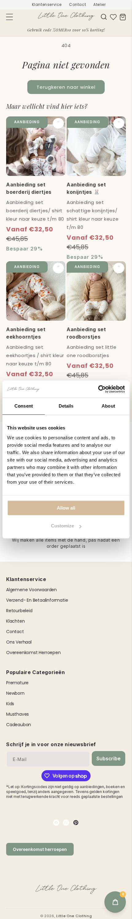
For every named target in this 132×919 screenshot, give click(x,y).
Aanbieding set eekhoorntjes (25, 333)
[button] (103, 16)
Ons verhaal (19, 642)
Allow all (66, 507)
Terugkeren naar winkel (66, 87)
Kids (10, 704)
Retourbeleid (19, 611)
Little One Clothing (74, 915)
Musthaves (17, 714)
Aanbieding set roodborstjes (86, 333)
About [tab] (108, 406)
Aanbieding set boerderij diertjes (29, 188)
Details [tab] (66, 406)
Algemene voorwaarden (31, 590)
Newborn (15, 693)
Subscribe (108, 758)
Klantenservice (47, 4)
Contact (77, 4)
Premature (17, 683)
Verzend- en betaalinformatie (37, 600)
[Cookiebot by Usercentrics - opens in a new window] (98, 389)
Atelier (99, 4)
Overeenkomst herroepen (33, 652)
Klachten (15, 621)
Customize (62, 525)
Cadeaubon (18, 725)
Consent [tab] (23, 406)
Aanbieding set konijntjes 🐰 (86, 188)
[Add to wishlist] (58, 123)
